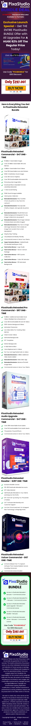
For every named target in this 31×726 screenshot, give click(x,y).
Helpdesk (25, 724)
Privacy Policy (7, 722)
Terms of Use (17, 722)
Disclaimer (17, 724)
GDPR (10, 724)
